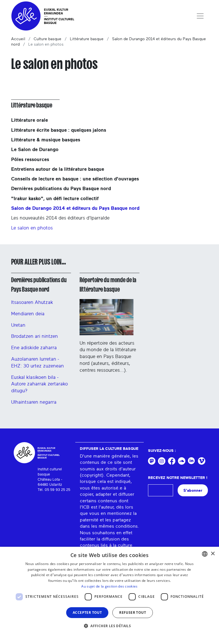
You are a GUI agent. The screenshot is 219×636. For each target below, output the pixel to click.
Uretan (18, 325)
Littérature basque (87, 39)
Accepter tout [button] (87, 612)
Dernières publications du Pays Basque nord (61, 188)
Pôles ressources (30, 159)
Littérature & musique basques (45, 139)
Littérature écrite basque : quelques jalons (58, 130)
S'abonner (192, 490)
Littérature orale (29, 120)
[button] (109, 625)
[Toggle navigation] (200, 16)
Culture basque (47, 39)
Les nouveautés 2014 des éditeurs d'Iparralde (60, 218)
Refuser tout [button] (132, 612)
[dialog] (109, 591)
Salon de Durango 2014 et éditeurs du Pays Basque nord (75, 208)
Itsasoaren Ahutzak (32, 302)
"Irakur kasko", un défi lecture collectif (55, 198)
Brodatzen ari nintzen (34, 336)
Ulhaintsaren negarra (33, 402)
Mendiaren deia (27, 313)
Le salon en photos (32, 227)
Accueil (18, 39)
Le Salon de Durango (34, 149)
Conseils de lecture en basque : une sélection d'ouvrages (75, 178)
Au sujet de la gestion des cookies (109, 586)
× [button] (212, 554)
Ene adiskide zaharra (34, 347)
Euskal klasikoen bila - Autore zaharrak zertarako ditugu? (39, 384)
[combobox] (205, 554)
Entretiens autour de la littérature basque (57, 169)
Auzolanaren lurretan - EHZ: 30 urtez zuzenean (37, 362)
